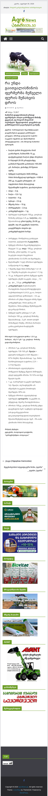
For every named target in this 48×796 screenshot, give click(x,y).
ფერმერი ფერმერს (11, 77)
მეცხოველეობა (34, 73)
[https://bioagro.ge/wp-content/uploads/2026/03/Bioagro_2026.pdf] (20, 487)
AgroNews (20, 108)
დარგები (24, 73)
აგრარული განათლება (12, 73)
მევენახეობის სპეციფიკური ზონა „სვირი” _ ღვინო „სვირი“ (23, 469)
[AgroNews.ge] (5, 39)
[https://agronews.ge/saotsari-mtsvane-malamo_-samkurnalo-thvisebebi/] (20, 620)
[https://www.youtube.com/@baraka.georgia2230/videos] (20, 509)
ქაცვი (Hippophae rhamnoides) (18, 461)
